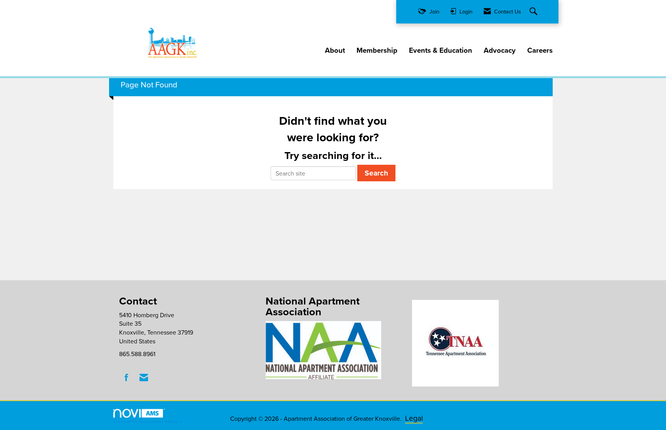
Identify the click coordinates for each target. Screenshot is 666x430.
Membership (377, 50)
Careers (540, 50)
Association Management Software (148, 421)
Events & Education (440, 50)
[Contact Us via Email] (144, 377)
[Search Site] (534, 12)
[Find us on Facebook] (126, 377)
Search (376, 172)
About (335, 50)
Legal (414, 418)
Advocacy (500, 50)
